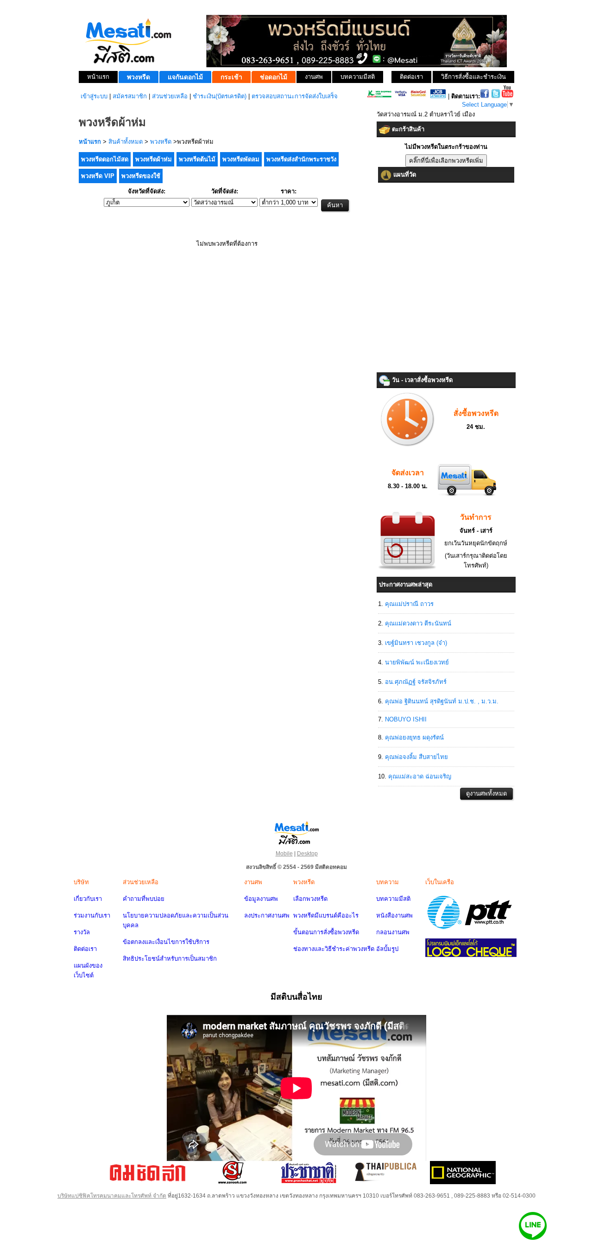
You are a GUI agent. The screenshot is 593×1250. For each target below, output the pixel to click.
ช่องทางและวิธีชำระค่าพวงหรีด (333, 948)
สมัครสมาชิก (130, 96)
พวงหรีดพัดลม (240, 159)
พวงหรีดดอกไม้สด (104, 159)
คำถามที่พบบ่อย (143, 898)
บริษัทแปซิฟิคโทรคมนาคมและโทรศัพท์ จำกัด (111, 1196)
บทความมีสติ (393, 898)
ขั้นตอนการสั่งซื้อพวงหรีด (326, 932)
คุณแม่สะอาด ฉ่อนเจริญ (419, 776)
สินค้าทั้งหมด (125, 141)
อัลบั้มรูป (387, 948)
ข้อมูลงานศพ (261, 898)
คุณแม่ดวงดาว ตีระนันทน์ (418, 623)
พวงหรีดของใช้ (140, 175)
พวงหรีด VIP (97, 175)
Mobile (284, 853)
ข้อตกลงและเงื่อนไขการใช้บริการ (166, 941)
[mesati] (296, 832)
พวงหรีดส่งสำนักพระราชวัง (301, 159)
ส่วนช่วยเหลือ (170, 96)
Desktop (307, 853)
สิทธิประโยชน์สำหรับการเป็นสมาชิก (170, 958)
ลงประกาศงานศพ (267, 915)
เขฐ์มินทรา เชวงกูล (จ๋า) (416, 642)
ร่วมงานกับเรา (92, 915)
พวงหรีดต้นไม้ (197, 159)
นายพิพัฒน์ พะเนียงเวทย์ (417, 662)
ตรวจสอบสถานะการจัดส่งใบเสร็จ (295, 96)
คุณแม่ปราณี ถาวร (409, 603)
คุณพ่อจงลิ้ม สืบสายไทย (416, 756)
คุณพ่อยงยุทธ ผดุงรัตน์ (414, 737)
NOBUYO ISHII (406, 719)
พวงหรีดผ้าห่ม (153, 159)
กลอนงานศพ (393, 932)
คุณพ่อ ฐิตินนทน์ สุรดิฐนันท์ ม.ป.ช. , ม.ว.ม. (441, 701)
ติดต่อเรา (85, 948)
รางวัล (82, 932)
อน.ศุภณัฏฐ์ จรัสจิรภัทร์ (416, 681)
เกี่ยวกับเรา (88, 898)
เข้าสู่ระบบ (94, 96)
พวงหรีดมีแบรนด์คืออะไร (326, 915)
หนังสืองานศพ (394, 915)
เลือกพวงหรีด (310, 898)
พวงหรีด (160, 141)
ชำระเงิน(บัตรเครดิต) (219, 96)
